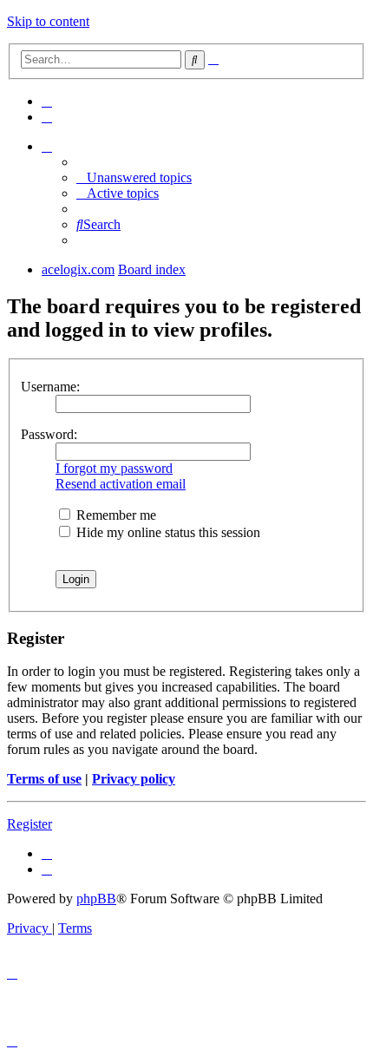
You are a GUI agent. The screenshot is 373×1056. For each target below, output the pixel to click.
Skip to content (48, 21)
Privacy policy (133, 778)
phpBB (96, 898)
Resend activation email (121, 483)
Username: (50, 386)
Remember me (114, 515)
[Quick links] (47, 146)
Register (29, 824)
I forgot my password (114, 468)
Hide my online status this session (166, 532)
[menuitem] (47, 101)
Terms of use (44, 778)
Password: (49, 434)
